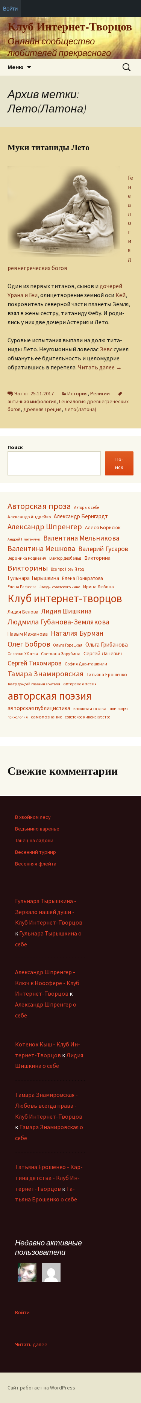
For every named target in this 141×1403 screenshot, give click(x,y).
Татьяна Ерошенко (106, 674)
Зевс (106, 349)
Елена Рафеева (22, 586)
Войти (22, 1312)
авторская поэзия (50, 696)
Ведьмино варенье (37, 828)
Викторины (28, 568)
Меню (16, 67)
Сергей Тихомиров (35, 663)
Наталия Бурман (77, 633)
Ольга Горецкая (67, 645)
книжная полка (89, 708)
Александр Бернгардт (81, 516)
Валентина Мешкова (41, 548)
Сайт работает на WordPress (41, 1387)
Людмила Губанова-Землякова (58, 621)
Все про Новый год (67, 569)
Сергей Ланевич (102, 653)
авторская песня (80, 683)
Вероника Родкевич (27, 558)
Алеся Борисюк (103, 527)
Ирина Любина (98, 586)
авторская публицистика (39, 708)
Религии (100, 393)
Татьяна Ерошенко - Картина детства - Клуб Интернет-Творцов (49, 1177)
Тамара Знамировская (45, 674)
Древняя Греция (42, 409)
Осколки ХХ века (23, 653)
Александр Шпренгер (45, 526)
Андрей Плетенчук (24, 539)
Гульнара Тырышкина (33, 578)
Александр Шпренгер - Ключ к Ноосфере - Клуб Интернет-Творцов (47, 983)
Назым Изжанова (28, 633)
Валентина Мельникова (81, 537)
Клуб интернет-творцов (65, 598)
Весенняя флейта (35, 863)
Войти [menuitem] (10, 8)
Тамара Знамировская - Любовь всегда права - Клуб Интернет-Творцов (48, 1105)
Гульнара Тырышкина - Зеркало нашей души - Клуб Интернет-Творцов (48, 911)
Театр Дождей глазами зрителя (34, 684)
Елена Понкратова (82, 578)
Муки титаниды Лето (48, 147)
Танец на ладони (34, 840)
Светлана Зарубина (60, 653)
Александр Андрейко (29, 516)
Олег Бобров (29, 643)
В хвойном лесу (33, 817)
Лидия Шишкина (66, 611)
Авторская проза (39, 506)
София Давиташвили (86, 664)
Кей (120, 295)
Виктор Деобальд (65, 558)
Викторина (97, 557)
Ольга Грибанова (106, 644)
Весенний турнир (35, 852)
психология (18, 717)
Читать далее (100, 367)
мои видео (118, 708)
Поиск (15, 447)
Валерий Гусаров (103, 548)
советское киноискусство (87, 717)
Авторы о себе (86, 507)
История (77, 393)
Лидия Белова (23, 612)
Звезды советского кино (59, 587)
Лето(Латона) (80, 409)
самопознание (46, 717)
